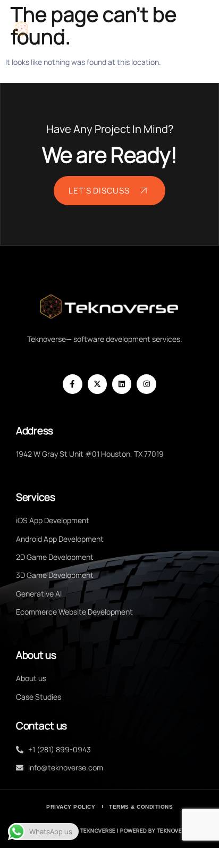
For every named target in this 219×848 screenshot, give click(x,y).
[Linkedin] (121, 383)
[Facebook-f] (72, 383)
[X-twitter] (97, 383)
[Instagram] (146, 383)
